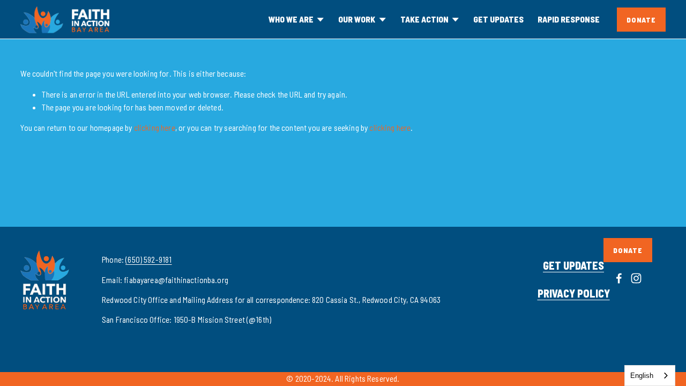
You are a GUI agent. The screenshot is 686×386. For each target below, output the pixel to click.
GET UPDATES (498, 19)
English (641, 376)
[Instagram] (636, 278)
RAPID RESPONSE (569, 19)
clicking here (154, 127)
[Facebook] (619, 278)
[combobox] (649, 375)
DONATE (641, 19)
